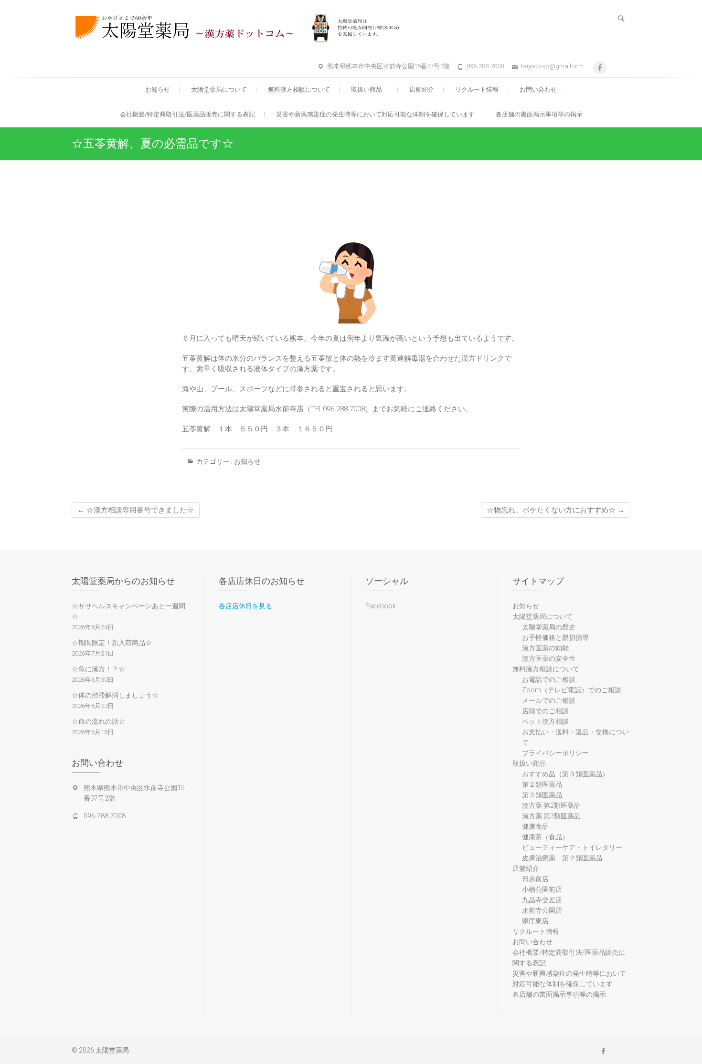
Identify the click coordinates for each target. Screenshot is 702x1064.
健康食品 (535, 826)
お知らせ (157, 89)
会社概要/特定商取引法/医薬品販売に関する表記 (187, 114)
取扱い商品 (369, 89)
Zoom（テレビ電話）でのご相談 (571, 690)
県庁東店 (535, 921)
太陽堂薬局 (112, 1050)
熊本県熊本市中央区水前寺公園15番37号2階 (388, 66)
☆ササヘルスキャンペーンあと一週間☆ (128, 611)
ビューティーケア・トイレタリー (572, 847)
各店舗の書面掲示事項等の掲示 (539, 114)
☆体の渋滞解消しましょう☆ (115, 695)
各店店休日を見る (245, 606)
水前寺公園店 (542, 910)
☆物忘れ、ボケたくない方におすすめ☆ (556, 510)
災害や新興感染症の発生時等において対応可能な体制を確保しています (375, 114)
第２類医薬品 (542, 784)
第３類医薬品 (542, 795)
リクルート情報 (477, 89)
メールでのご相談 (548, 700)
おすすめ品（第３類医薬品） (565, 774)
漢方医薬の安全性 (548, 658)
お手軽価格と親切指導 (555, 637)
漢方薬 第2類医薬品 (551, 805)
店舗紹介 (421, 89)
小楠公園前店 (542, 889)
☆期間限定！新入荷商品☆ (112, 643)
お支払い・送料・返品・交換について (575, 737)
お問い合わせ (538, 89)
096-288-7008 (485, 66)
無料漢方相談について (299, 89)
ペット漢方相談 (545, 721)
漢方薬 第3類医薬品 (551, 816)
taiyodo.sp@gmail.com (552, 66)
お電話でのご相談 (548, 679)
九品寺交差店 (542, 900)
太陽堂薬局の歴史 (548, 627)
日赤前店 (535, 879)
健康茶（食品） (545, 837)
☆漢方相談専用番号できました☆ (135, 510)
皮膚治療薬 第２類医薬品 (562, 858)
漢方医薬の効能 (545, 648)
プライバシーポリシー (555, 753)
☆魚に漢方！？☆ (98, 669)
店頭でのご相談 (545, 711)
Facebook (380, 606)
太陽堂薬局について (219, 89)
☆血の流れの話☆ (98, 721)
